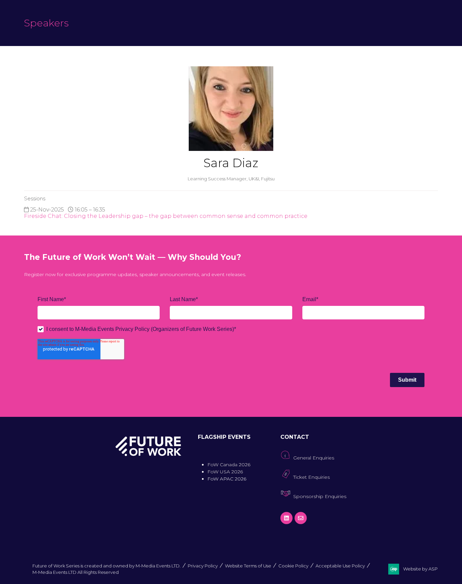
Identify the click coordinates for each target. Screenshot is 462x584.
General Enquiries (313, 458)
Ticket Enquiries (311, 477)
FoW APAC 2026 (226, 479)
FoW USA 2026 (225, 472)
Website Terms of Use (248, 565)
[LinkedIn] (286, 518)
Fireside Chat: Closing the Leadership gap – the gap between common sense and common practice (165, 216)
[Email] (301, 518)
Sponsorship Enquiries (319, 496)
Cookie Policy (293, 565)
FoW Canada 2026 (228, 465)
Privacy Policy (203, 565)
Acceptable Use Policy (340, 565)
